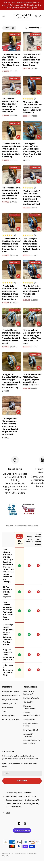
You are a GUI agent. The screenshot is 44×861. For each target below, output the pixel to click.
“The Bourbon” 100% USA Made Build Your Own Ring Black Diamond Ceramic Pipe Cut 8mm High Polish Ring (11, 150)
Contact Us (28, 702)
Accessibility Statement (28, 735)
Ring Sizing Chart (30, 730)
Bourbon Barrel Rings (11, 695)
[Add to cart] (18, 48)
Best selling (34, 28)
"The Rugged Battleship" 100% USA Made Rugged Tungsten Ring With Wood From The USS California (32, 150)
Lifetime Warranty (31, 698)
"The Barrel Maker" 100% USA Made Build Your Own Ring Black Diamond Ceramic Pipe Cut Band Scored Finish (32, 197)
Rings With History (10, 699)
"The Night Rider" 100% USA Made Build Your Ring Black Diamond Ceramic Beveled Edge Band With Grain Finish (10, 426)
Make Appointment (10, 719)
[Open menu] (3, 16)
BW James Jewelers (17, 853)
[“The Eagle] (32, 85)
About (5, 711)
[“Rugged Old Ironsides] (11, 361)
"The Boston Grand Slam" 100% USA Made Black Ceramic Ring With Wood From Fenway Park (11, 61)
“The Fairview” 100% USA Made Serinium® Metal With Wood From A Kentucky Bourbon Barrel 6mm (11, 245)
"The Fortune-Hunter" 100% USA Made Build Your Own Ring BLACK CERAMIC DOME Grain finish (10, 105)
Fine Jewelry (7, 707)
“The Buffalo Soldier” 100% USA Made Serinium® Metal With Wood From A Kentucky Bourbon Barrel (10, 292)
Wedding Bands (9, 703)
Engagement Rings (10, 691)
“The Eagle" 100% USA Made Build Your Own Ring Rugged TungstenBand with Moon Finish (32, 107)
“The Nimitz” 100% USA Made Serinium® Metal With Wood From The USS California (32, 291)
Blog (8, 812)
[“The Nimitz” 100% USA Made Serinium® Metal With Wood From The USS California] (32, 269)
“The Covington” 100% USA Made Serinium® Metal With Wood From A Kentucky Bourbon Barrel (31, 245)
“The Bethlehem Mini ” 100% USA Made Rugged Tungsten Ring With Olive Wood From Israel (32, 379)
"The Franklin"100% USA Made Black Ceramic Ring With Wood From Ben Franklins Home (11, 193)
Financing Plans (8, 715)
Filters (8, 28)
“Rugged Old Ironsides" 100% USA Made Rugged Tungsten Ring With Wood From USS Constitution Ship (11, 381)
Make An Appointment (29, 707)
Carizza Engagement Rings (31, 713)
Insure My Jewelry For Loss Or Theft (32, 741)
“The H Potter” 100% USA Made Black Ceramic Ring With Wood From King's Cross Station (32, 59)
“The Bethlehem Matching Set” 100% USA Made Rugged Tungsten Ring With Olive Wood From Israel (11, 337)
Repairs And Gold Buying (30, 724)
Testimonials (29, 719)
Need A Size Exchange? (28, 692)
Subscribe (22, 780)
